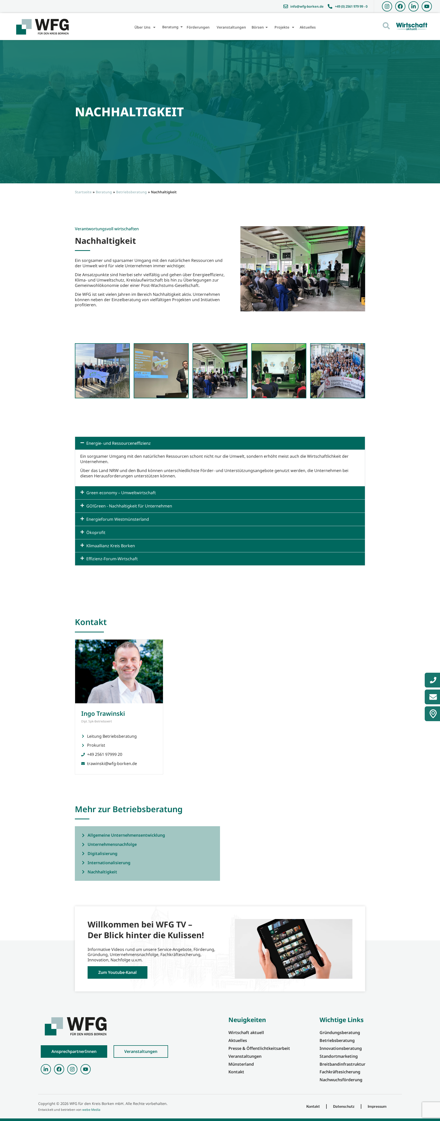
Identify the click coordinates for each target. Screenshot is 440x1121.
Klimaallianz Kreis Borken (110, 546)
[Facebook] (400, 6)
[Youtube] (427, 6)
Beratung (104, 191)
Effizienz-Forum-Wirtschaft (112, 559)
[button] (220, 443)
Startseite (83, 191)
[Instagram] (387, 6)
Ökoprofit (95, 532)
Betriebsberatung (131, 191)
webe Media (91, 1109)
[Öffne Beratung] (181, 27)
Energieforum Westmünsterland (117, 519)
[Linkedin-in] (413, 6)
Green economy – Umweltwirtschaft (121, 492)
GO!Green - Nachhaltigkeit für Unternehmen (129, 506)
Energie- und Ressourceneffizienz (118, 443)
